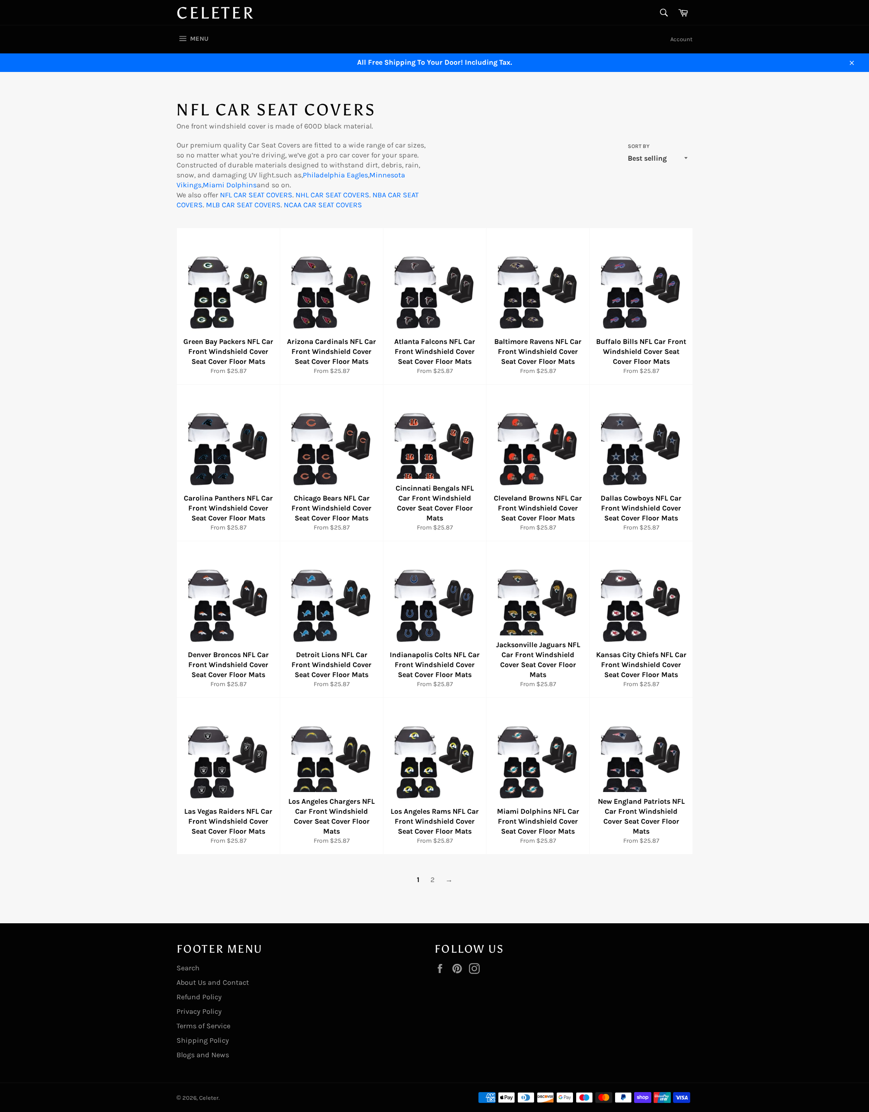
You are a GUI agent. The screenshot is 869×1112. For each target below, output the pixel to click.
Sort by (638, 146)
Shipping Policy (203, 1040)
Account (681, 39)
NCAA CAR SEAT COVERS (323, 204)
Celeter (215, 13)
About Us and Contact (213, 982)
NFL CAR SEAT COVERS (256, 195)
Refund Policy (199, 997)
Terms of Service (203, 1025)
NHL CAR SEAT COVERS (332, 195)
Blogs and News (203, 1054)
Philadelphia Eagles (335, 175)
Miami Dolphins (230, 185)
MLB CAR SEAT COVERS (243, 204)
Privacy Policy (199, 1011)
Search (188, 968)
